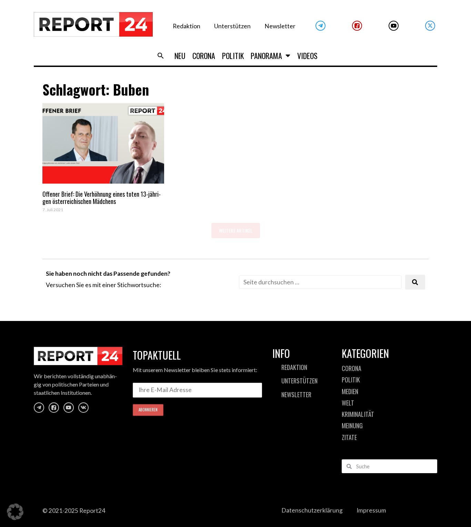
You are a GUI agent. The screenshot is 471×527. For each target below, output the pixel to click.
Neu (180, 55)
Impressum (371, 510)
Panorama (266, 55)
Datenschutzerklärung (312, 510)
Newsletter (279, 26)
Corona (203, 55)
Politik (233, 55)
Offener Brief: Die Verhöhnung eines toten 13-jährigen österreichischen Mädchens (101, 197)
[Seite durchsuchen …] (320, 282)
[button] (160, 55)
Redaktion (186, 26)
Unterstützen (232, 26)
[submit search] (415, 282)
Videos (307, 55)
